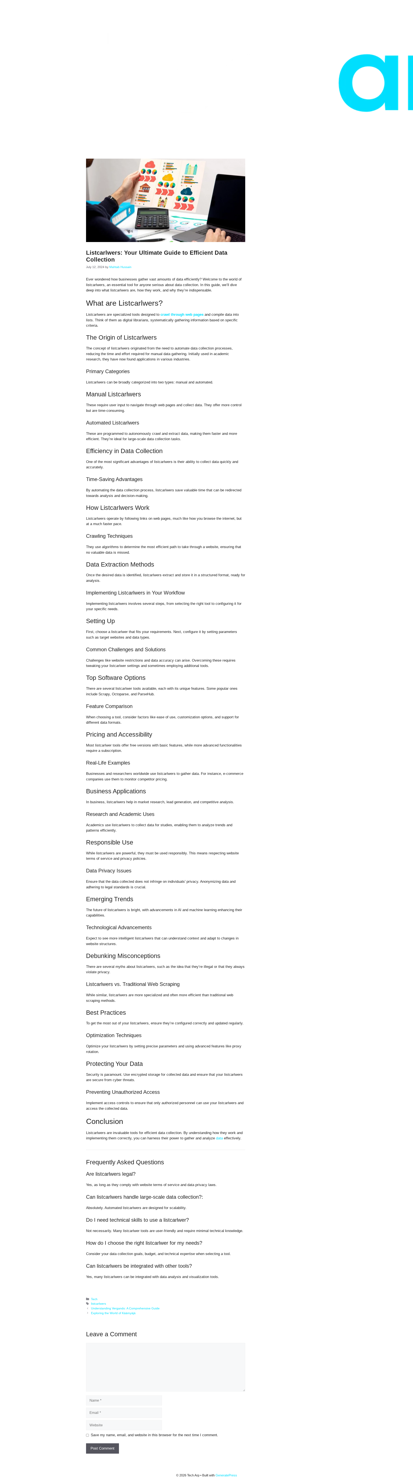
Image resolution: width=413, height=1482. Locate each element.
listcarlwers (98, 1303)
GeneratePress (226, 1475)
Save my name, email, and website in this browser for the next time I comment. (154, 1435)
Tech (94, 1299)
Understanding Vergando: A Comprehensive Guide (125, 1308)
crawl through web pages (181, 315)
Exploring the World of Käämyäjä (113, 1313)
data (219, 1138)
